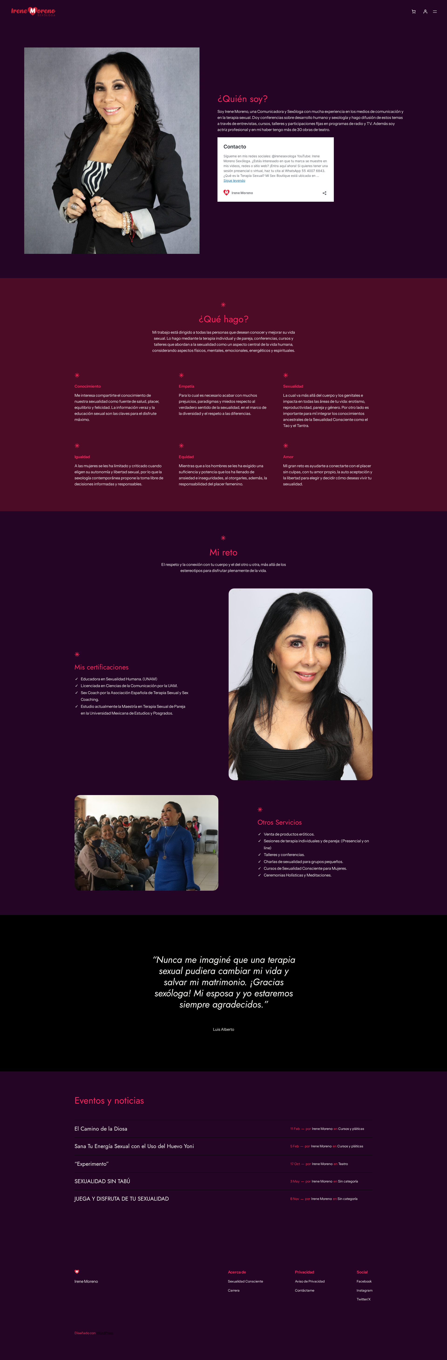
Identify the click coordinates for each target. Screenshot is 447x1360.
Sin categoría (348, 1181)
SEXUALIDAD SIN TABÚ (102, 1181)
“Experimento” (91, 1164)
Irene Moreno (322, 1129)
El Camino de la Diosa (100, 1129)
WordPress (104, 1333)
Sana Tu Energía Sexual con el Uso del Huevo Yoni (134, 1146)
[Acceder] (425, 12)
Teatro (343, 1164)
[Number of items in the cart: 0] (414, 12)
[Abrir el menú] (435, 11)
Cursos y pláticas (351, 1129)
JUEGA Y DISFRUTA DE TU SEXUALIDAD (121, 1199)
